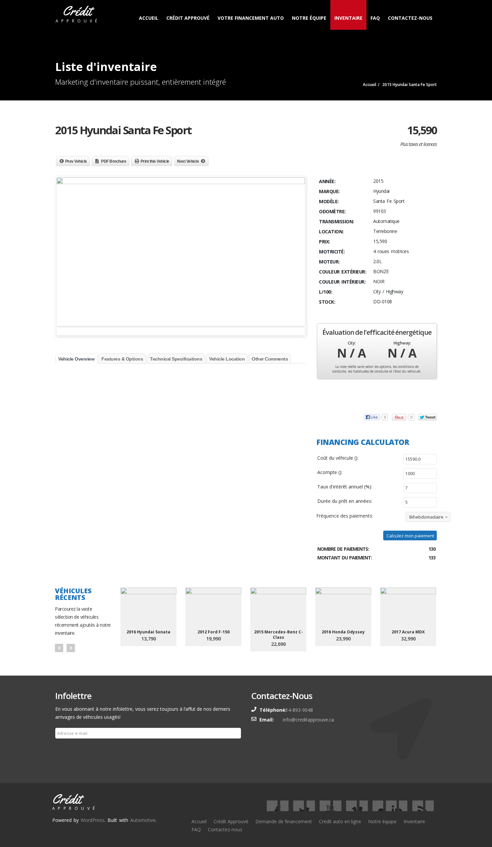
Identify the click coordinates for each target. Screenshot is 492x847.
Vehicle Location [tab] (227, 359)
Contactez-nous (410, 18)
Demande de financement (283, 821)
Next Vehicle (188, 161)
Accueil (148, 18)
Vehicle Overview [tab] (76, 359)
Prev (59, 648)
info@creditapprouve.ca (308, 719)
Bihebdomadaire (426, 517)
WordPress (92, 820)
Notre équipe (309, 18)
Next (71, 648)
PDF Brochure (113, 161)
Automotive (143, 820)
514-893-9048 (298, 710)
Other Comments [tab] (270, 359)
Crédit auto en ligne (340, 821)
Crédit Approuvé (188, 18)
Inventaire (348, 18)
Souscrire (69, 749)
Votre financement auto (251, 18)
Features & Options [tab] (122, 359)
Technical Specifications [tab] (176, 359)
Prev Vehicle (76, 161)
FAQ (375, 18)
